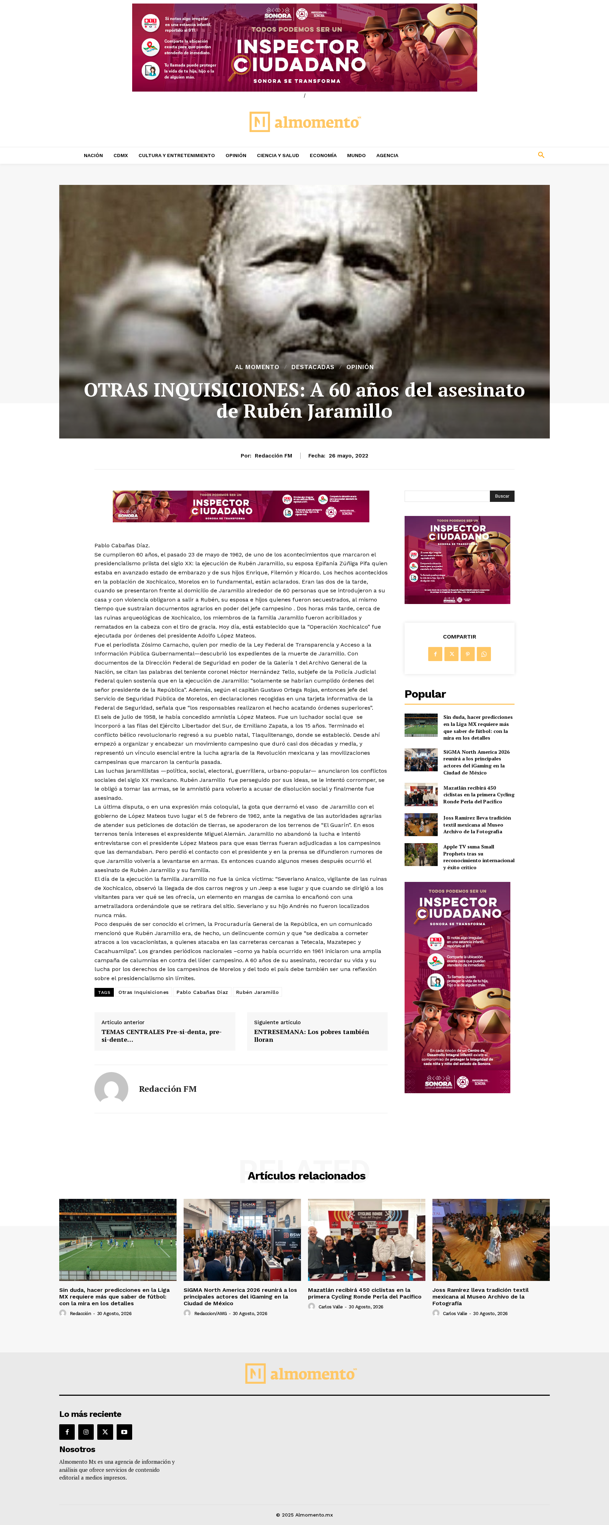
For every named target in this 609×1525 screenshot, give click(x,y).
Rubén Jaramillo (257, 992)
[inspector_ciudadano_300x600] (457, 1091)
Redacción (80, 1313)
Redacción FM (273, 456)
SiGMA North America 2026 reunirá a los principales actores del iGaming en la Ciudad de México (476, 762)
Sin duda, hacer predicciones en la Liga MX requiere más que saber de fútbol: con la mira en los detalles (478, 727)
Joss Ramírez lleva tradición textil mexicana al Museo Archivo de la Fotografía (477, 824)
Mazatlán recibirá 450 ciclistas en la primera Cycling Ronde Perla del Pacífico (479, 794)
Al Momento (257, 367)
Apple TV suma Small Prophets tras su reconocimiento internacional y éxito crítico (479, 857)
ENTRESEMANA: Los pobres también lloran (311, 1035)
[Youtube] (124, 1432)
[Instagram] (86, 1432)
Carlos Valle (331, 1306)
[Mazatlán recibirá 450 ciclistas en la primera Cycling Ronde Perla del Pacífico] (421, 794)
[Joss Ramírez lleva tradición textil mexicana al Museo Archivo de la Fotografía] (421, 824)
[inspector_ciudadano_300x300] (457, 602)
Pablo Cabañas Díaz (202, 992)
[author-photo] (63, 1313)
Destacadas (312, 367)
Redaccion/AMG (210, 1313)
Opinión (360, 367)
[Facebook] (435, 654)
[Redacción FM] (111, 1089)
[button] (495, 155)
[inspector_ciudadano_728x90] (241, 520)
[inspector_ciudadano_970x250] (304, 48)
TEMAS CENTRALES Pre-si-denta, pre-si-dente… (162, 1035)
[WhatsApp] (484, 654)
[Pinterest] (468, 654)
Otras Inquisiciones (143, 992)
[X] (451, 654)
